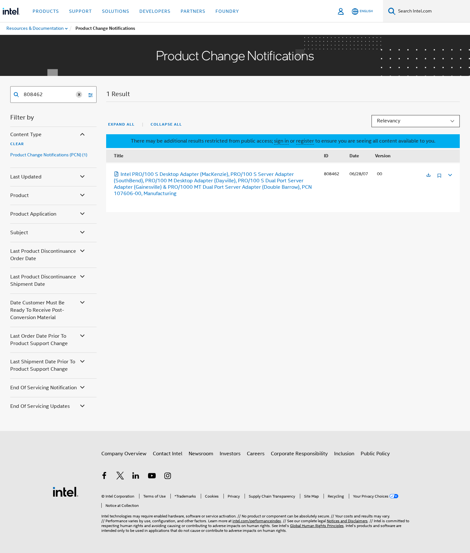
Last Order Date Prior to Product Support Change (39, 340)
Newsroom (201, 453)
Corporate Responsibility (299, 453)
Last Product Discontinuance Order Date (43, 255)
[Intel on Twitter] (120, 477)
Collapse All (166, 124)
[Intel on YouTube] (151, 477)
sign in (281, 141)
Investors (230, 453)
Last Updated (26, 177)
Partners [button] (193, 11)
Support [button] (80, 11)
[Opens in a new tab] (428, 175)
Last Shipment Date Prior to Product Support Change (42, 365)
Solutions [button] (115, 11)
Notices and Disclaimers (347, 520)
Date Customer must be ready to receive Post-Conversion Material (37, 310)
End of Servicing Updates (40, 406)
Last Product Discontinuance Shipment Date (43, 280)
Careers (255, 453)
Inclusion (344, 453)
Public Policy (375, 453)
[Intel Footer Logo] (65, 491)
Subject (19, 232)
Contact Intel (167, 453)
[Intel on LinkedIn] (135, 477)
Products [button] (46, 11)
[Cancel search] (79, 94)
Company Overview (123, 453)
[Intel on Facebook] (104, 477)
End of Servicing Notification (43, 387)
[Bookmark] (439, 178)
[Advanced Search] (88, 94)
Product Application (33, 214)
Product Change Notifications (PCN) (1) (48, 155)
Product (19, 195)
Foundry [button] (227, 11)
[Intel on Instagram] (167, 477)
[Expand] (449, 174)
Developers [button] (154, 11)
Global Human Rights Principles (317, 525)
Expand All (121, 124)
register (305, 141)
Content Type (26, 134)
